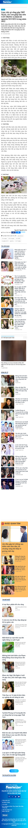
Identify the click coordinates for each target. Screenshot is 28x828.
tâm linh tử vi (20, 236)
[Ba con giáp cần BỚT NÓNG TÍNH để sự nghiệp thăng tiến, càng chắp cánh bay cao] (7, 291)
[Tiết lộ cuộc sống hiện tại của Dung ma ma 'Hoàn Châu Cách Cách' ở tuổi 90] (7, 472)
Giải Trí (3, 9)
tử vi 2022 (18, 238)
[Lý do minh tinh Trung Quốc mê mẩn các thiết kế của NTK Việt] (7, 449)
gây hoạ (12, 241)
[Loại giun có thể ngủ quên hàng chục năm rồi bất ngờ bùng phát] (8, 762)
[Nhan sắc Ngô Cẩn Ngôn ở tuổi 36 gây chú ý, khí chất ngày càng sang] (7, 392)
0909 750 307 (5, 811)
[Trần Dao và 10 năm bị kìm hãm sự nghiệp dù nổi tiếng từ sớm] (7, 403)
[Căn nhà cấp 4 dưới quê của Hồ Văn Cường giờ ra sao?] (7, 438)
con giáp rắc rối (5, 241)
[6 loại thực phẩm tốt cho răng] (8, 611)
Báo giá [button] (5, 815)
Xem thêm (14, 771)
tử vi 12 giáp (18, 241)
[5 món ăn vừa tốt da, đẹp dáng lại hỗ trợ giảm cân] (8, 629)
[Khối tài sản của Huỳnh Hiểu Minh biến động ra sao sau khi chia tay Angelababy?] (7, 426)
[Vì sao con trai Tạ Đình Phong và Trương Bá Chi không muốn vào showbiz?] (7, 484)
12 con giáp (4, 238)
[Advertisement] (14, 505)
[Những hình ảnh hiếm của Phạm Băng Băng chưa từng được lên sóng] (7, 380)
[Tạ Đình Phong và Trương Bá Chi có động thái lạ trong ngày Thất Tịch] (7, 415)
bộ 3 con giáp (11, 238)
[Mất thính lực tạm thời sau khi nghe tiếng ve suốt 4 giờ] (8, 647)
